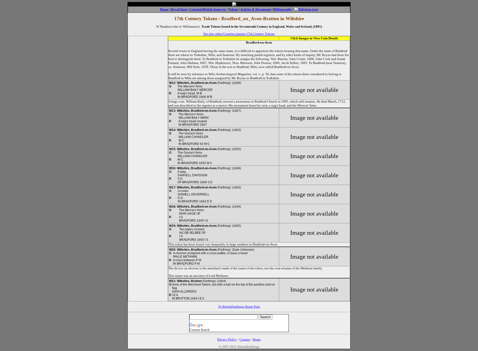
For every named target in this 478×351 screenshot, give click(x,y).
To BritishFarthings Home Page (239, 306)
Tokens (233, 9)
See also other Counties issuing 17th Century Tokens (239, 34)
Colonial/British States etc (207, 9)
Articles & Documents (255, 9)
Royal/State (179, 9)
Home (164, 9)
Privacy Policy (227, 339)
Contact (244, 339)
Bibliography (282, 9)
